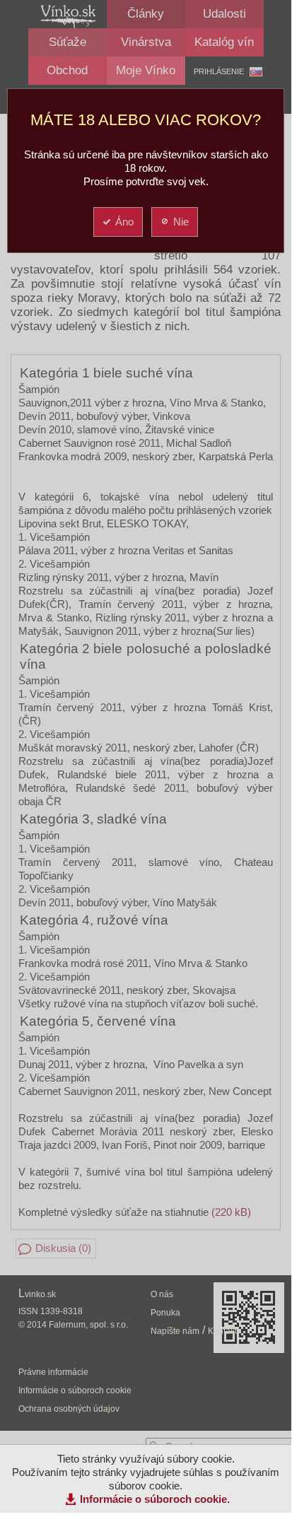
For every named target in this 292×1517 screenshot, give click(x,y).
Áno (124, 222)
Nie (181, 222)
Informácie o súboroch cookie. (155, 1499)
